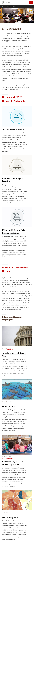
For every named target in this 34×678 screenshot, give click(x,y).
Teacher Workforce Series (13, 129)
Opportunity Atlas (10, 517)
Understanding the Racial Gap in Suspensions (13, 463)
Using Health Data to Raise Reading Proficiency (13, 231)
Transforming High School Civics (14, 354)
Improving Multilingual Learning (12, 180)
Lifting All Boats (9, 406)
